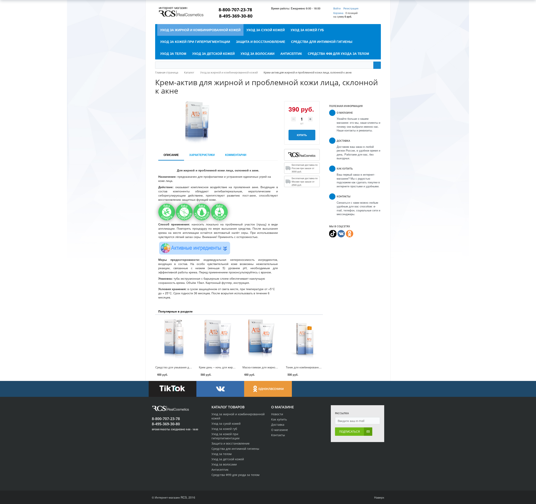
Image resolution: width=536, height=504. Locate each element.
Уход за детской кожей (227, 459)
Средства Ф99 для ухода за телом (235, 475)
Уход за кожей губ (224, 429)
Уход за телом (221, 454)
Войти (337, 8)
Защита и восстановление (230, 443)
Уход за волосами (224, 464)
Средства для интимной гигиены (235, 449)
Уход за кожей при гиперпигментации (225, 436)
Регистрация (350, 8)
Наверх (378, 497)
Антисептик (219, 470)
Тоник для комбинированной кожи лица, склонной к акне (321, 367)
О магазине (279, 430)
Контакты (278, 435)
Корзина (338, 13)
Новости (277, 414)
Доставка (277, 425)
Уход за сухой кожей (226, 424)
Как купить (279, 419)
